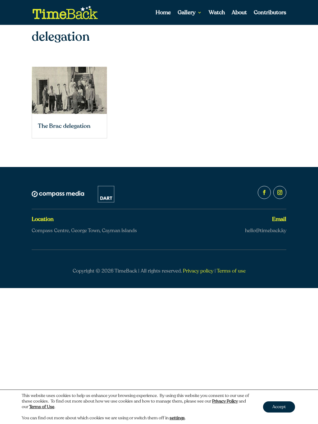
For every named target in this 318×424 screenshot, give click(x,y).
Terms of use (231, 271)
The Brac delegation (64, 126)
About (239, 13)
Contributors (270, 13)
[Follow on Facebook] (264, 192)
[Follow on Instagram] (279, 192)
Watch (217, 13)
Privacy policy (198, 271)
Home (163, 13)
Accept (279, 407)
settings (177, 418)
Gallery (187, 13)
